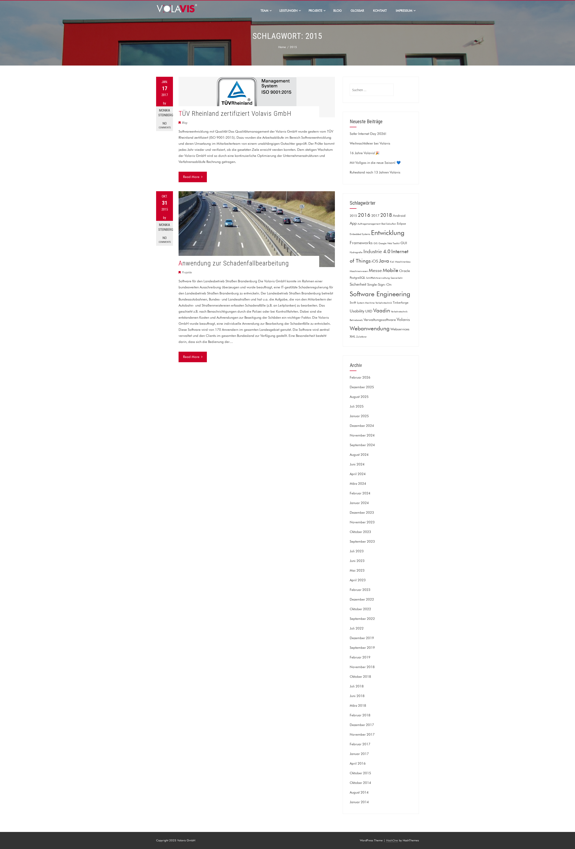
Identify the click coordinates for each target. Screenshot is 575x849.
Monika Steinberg (165, 112)
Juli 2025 (357, 406)
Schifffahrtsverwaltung (378, 277)
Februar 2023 (360, 590)
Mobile (390, 270)
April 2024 (358, 474)
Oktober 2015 (360, 773)
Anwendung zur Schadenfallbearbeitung (234, 263)
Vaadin (381, 310)
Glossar (357, 10)
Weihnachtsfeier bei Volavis (370, 143)
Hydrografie (356, 252)
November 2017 (362, 735)
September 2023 (362, 542)
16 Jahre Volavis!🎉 (365, 153)
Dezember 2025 (362, 387)
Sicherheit (358, 284)
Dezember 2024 (362, 426)
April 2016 (358, 763)
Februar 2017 (360, 744)
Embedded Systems (360, 234)
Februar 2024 (360, 493)
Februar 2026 (360, 377)
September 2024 (362, 445)
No (165, 125)
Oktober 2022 (360, 609)
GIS (376, 243)
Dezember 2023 (362, 513)
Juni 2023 (357, 561)
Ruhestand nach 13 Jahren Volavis (375, 172)
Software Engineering (380, 294)
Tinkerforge (400, 302)
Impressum (404, 10)
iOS (375, 261)
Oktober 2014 (360, 783)
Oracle (404, 270)
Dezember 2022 (362, 599)
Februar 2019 (360, 657)
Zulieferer (361, 336)
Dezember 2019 (362, 638)
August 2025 (359, 397)
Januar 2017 (359, 754)
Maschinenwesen (359, 271)
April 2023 (358, 580)
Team (264, 10)
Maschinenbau (403, 261)
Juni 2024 (357, 464)
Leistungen (288, 10)
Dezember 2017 (362, 725)
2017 (375, 215)
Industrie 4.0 (376, 251)
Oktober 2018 (360, 677)
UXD (368, 311)
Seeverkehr (397, 277)
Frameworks (361, 242)
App (353, 223)
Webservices (399, 329)
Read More (191, 177)
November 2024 (362, 435)
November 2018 (362, 667)
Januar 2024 (359, 503)
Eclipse (401, 223)
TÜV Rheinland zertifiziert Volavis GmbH (235, 113)
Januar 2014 (359, 802)
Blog (337, 10)
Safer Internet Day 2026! (368, 134)
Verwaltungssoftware (380, 319)
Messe (375, 270)
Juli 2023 (357, 551)
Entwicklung (388, 233)
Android (399, 215)
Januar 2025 (359, 416)
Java (384, 261)
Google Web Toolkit (389, 243)
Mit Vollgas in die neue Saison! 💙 (375, 163)
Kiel (392, 261)
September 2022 (362, 619)
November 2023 (362, 522)
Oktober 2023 (360, 532)
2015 (353, 215)
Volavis (403, 319)
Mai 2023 (357, 570)
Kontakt (380, 10)
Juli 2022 (357, 628)
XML (352, 336)
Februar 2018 (360, 715)
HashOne (392, 840)
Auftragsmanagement (369, 223)
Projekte (315, 10)
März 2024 (358, 484)
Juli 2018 (357, 686)
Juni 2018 (357, 696)
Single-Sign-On (379, 284)
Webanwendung (369, 328)
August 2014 (359, 792)
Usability (357, 311)
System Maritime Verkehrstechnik (374, 302)
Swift (353, 302)
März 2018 (358, 706)
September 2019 (362, 648)
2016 (364, 215)
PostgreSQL (357, 277)
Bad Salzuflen (388, 223)
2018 (386, 215)
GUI (403, 243)
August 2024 (359, 455)
